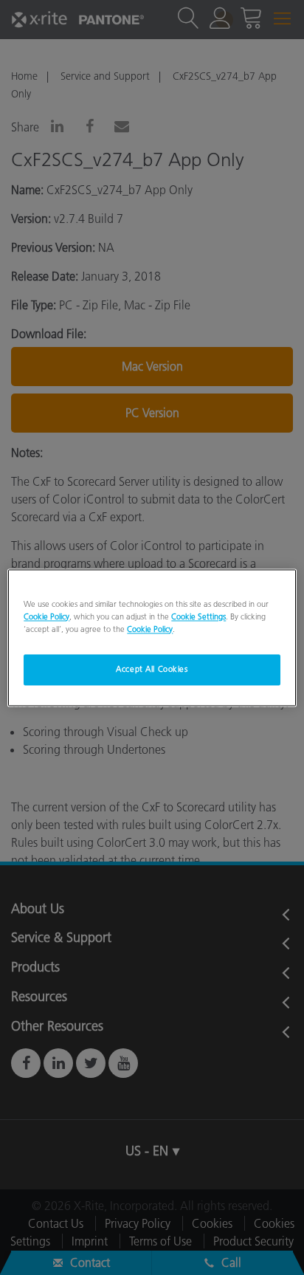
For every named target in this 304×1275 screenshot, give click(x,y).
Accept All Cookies (151, 669)
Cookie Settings (198, 616)
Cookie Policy (46, 616)
